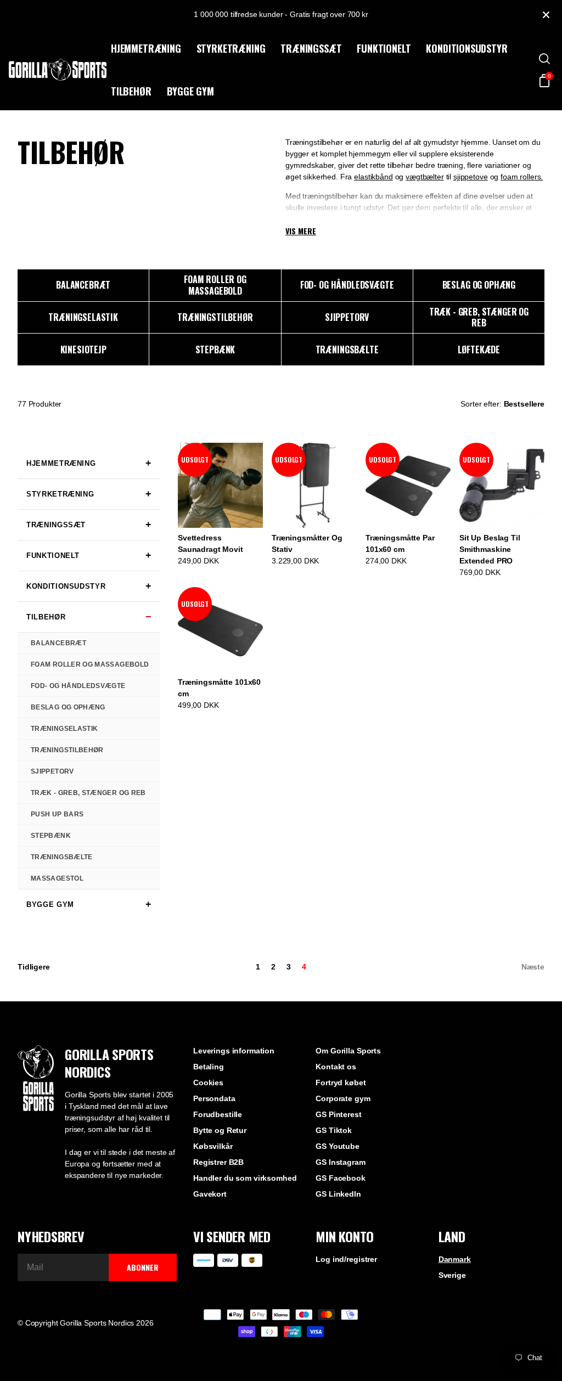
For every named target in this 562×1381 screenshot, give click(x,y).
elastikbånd (373, 176)
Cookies (208, 1082)
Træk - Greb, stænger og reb (479, 317)
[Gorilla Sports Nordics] (57, 70)
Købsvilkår (213, 1146)
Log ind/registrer (346, 1259)
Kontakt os (336, 1066)
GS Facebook (340, 1178)
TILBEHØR (131, 91)
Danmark (455, 1259)
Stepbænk (215, 349)
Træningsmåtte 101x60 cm (219, 688)
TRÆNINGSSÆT (310, 48)
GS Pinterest (338, 1114)
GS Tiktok (334, 1130)
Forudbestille (217, 1114)
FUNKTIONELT (384, 48)
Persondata (214, 1098)
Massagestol (57, 878)
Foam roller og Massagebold (215, 285)
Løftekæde (479, 349)
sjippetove (470, 176)
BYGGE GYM (190, 91)
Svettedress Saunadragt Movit (210, 543)
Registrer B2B (218, 1162)
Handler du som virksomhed (245, 1178)
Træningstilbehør (214, 317)
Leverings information (233, 1050)
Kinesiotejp (83, 349)
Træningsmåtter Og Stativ (307, 543)
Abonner (143, 1267)
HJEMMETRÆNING (146, 48)
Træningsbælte (347, 349)
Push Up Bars (57, 814)
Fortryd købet (341, 1082)
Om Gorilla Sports (348, 1050)
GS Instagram (340, 1162)
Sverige (452, 1275)
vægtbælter (425, 176)
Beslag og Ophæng (478, 284)
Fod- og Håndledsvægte (347, 284)
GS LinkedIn (338, 1194)
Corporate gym (343, 1098)
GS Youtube (337, 1146)
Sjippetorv (347, 317)
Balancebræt (83, 284)
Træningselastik (83, 317)
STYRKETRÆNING (231, 48)
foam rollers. (522, 176)
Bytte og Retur (219, 1130)
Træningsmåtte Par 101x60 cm (400, 543)
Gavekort (210, 1194)
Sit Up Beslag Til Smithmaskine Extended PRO (489, 549)
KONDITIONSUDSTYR (466, 48)
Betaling (208, 1066)
